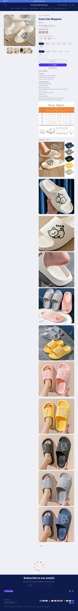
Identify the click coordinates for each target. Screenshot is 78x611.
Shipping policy (47, 606)
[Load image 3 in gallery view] (23, 50)
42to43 (61, 52)
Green (58, 43)
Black (41, 46)
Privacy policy (32, 606)
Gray (70, 43)
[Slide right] (34, 50)
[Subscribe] (49, 585)
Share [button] (41, 545)
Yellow (47, 43)
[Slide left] (5, 50)
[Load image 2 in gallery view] (16, 50)
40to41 (54, 51)
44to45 (68, 52)
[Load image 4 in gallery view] (29, 50)
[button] (5, 5)
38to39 (48, 51)
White (41, 43)
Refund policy (26, 606)
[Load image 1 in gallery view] (10, 50)
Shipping (46, 26)
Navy (64, 43)
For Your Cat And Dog (11, 606)
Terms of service (40, 606)
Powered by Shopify (19, 606)
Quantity (40, 54)
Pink (53, 43)
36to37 (41, 51)
